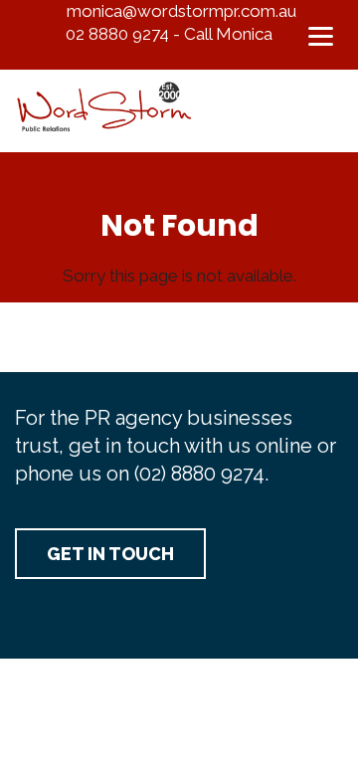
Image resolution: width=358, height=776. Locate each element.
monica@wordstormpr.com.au (181, 11)
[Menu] (320, 35)
